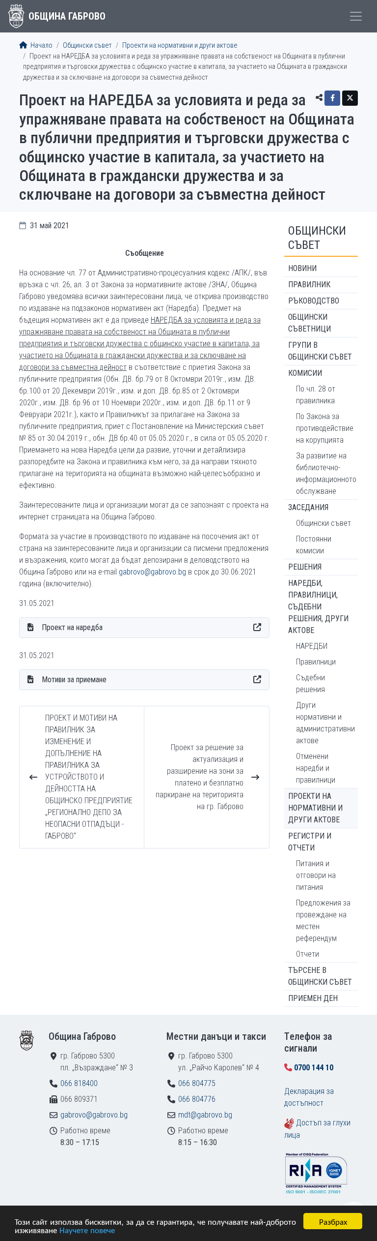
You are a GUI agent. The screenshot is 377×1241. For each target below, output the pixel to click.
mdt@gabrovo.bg (205, 1115)
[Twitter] (350, 98)
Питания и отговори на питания (316, 875)
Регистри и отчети (309, 841)
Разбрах (333, 1221)
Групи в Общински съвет (320, 351)
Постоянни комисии (313, 544)
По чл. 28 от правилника (315, 394)
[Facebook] (332, 98)
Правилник (309, 284)
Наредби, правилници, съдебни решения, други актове (318, 606)
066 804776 (196, 1099)
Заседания (308, 507)
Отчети (307, 954)
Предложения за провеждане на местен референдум (323, 920)
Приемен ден (313, 998)
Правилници (316, 661)
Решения (305, 567)
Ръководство (313, 300)
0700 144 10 (313, 1067)
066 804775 (196, 1083)
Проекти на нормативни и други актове (180, 45)
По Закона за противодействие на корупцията (324, 428)
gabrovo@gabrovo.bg (152, 571)
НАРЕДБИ (311, 646)
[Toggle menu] (356, 16)
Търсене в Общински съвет (320, 976)
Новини (302, 268)
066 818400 (79, 1083)
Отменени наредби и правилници (315, 768)
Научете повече (87, 1229)
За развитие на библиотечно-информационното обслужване (326, 473)
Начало (41, 45)
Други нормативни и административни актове (325, 722)
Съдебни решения (310, 683)
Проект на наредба (72, 627)
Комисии (305, 373)
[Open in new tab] (257, 627)
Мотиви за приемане (74, 679)
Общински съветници (309, 322)
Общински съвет (87, 45)
